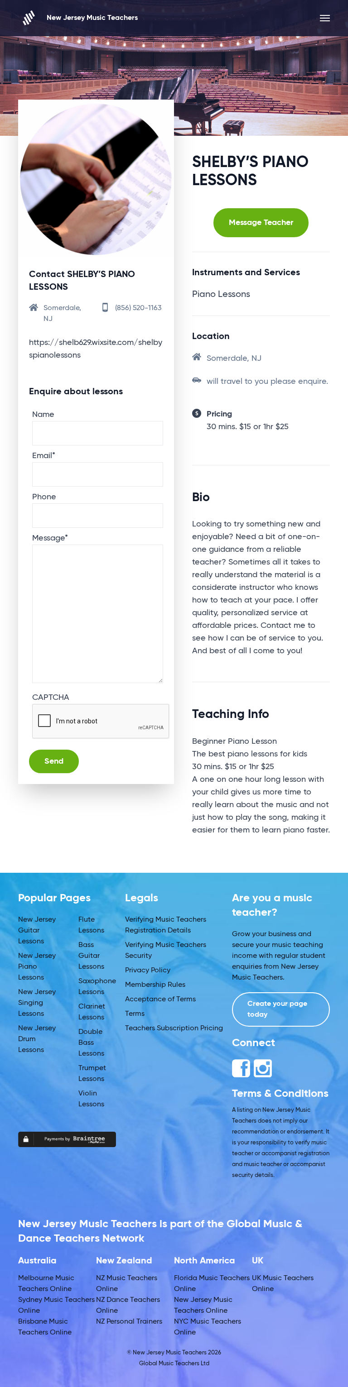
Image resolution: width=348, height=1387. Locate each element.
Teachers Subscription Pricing (174, 1028)
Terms (135, 1014)
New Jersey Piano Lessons (37, 966)
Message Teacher (261, 223)
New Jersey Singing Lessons (37, 1003)
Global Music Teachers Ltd (174, 1364)
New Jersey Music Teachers (92, 18)
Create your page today (277, 1009)
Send (53, 761)
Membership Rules (155, 985)
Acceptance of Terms (160, 999)
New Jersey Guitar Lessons (37, 930)
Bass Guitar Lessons (91, 956)
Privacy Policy (147, 970)
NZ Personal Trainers (129, 1321)
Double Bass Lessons (91, 1042)
